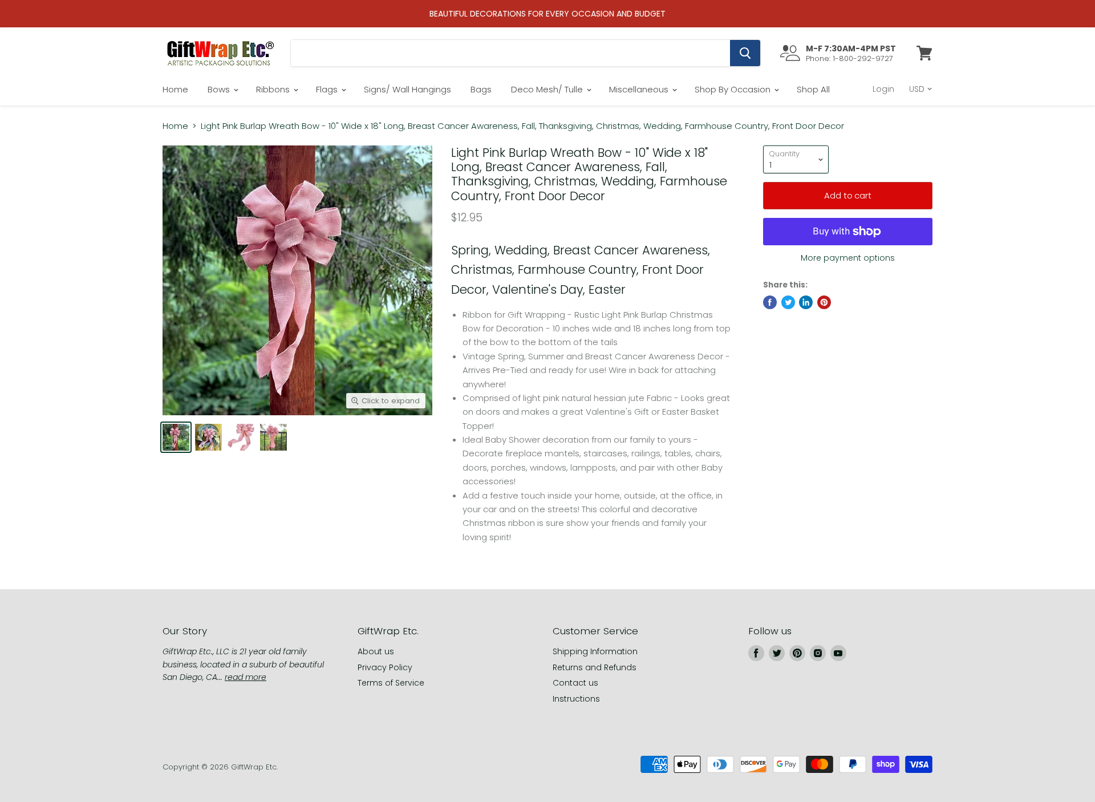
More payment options (848, 257)
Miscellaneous (640, 89)
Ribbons (274, 89)
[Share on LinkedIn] (806, 302)
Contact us (575, 682)
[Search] (745, 53)
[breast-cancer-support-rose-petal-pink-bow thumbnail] (175, 437)
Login (883, 89)
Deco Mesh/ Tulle (548, 89)
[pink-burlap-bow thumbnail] (273, 437)
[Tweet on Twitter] (788, 302)
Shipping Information (595, 651)
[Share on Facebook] (770, 302)
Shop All (813, 89)
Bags (481, 89)
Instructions (576, 698)
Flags (328, 89)
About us (376, 651)
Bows (220, 89)
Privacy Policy (385, 667)
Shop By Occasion (734, 89)
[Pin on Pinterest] (824, 302)
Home (175, 89)
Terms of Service (391, 682)
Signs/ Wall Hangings (407, 89)
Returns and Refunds (594, 667)
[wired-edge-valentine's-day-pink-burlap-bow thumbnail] (208, 437)
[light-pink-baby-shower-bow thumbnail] (241, 437)
